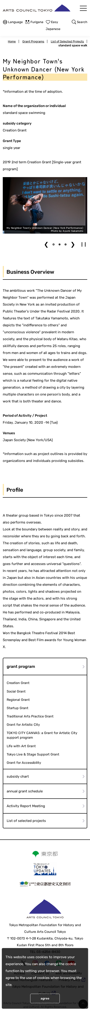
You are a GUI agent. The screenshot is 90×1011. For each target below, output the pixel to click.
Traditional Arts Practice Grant (30, 716)
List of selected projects (26, 821)
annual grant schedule (25, 791)
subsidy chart (18, 776)
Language (15, 22)
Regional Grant (18, 700)
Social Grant (16, 691)
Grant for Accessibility (24, 763)
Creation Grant (18, 683)
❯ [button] (72, 244)
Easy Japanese (53, 25)
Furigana (36, 22)
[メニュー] (83, 8)
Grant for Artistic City (23, 725)
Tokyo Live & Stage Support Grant (33, 754)
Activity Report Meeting (26, 806)
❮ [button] (46, 244)
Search (82, 22)
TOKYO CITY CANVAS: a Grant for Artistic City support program (42, 735)
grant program (21, 666)
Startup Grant (17, 708)
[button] (53, 244)
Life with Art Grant (21, 746)
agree (45, 998)
